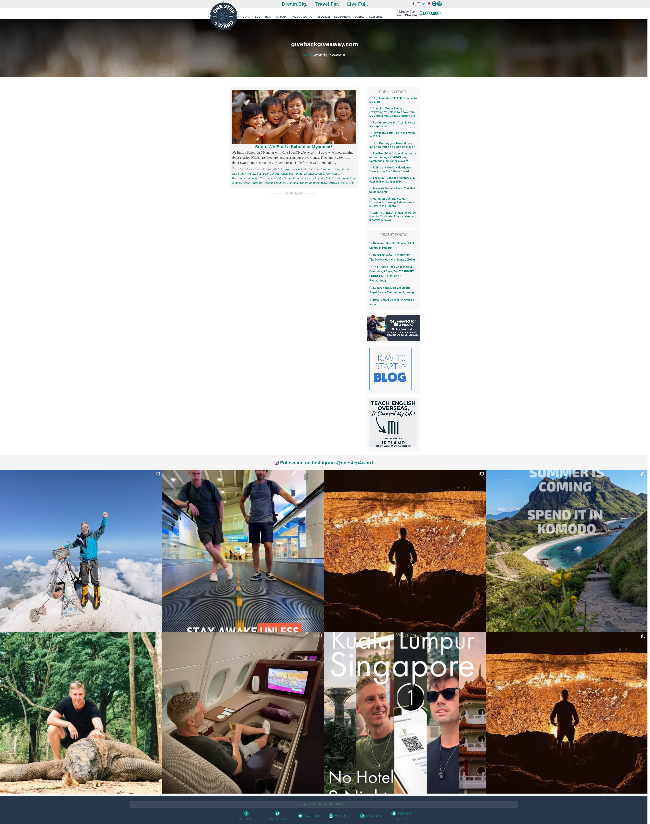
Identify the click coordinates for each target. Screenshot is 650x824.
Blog (268, 16)
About (258, 16)
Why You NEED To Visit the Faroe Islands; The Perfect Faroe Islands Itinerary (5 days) (392, 216)
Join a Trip (281, 16)
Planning (318, 178)
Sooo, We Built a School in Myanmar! (293, 146)
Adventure (327, 169)
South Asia (348, 178)
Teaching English (274, 182)
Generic (274, 173)
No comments (293, 169)
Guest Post (287, 173)
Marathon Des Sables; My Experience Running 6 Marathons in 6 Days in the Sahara (392, 202)
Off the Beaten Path (286, 178)
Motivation (332, 173)
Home (307, 55)
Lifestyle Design (314, 173)
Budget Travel (246, 173)
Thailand (292, 182)
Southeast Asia (241, 182)
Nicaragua (266, 178)
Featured (262, 173)
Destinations (342, 16)
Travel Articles (330, 182)
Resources (323, 16)
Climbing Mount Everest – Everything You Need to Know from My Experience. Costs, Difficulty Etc (392, 112)
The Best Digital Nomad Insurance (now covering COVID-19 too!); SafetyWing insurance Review (393, 157)
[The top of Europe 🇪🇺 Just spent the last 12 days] (81, 551)
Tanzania (256, 182)
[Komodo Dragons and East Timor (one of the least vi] (81, 713)
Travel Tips (347, 182)
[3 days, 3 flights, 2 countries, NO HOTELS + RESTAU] (243, 713)
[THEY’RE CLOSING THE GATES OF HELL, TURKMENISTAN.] (566, 713)
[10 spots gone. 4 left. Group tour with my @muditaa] (566, 551)
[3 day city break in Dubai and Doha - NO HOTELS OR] (405, 713)
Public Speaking (302, 16)
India (299, 173)
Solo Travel (333, 178)
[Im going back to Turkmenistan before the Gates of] (405, 551)
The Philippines (309, 182)
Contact (359, 16)
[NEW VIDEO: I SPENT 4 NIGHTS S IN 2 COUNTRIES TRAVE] (243, 551)
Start (246, 16)
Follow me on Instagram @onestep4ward (326, 462)
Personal (305, 178)
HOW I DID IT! (418, 13)
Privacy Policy (403, 816)
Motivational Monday (245, 178)
